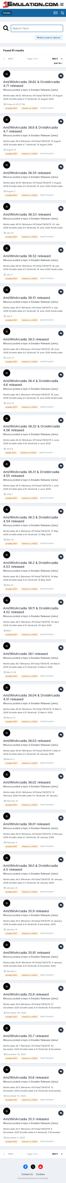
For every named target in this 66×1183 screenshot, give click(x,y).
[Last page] (62, 58)
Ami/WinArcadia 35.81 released (26, 953)
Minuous (7, 89)
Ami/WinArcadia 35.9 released (26, 911)
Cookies (40, 1174)
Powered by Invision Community (33, 1178)
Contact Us (27, 1174)
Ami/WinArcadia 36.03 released (27, 741)
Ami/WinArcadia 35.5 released (26, 1119)
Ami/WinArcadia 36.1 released (25, 654)
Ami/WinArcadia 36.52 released (27, 256)
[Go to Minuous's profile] (6, 73)
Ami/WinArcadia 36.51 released (26, 298)
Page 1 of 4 (33, 59)
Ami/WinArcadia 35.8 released (26, 994)
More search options (49, 37)
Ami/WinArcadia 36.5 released (26, 339)
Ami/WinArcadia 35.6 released (26, 1077)
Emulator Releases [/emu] (44, 89)
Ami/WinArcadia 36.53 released (27, 214)
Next (55, 59)
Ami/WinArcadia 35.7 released (26, 1036)
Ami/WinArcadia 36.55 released (27, 173)
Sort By (58, 63)
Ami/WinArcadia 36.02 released (26, 782)
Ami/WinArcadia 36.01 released (26, 824)
